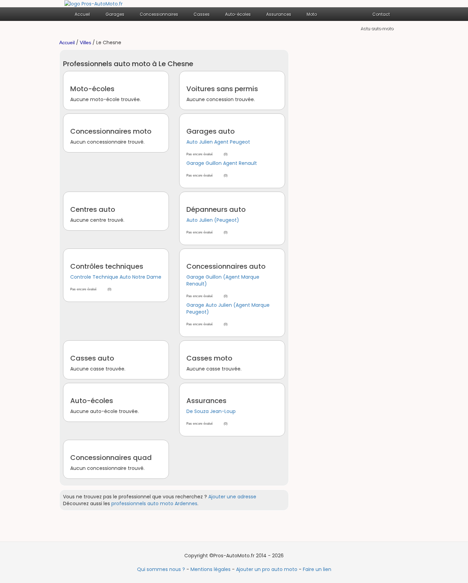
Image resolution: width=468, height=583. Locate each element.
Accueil (82, 14)
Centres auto (92, 209)
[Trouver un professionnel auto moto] (93, 3)
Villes (85, 42)
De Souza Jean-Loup (211, 411)
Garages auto (210, 131)
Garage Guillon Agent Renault (221, 163)
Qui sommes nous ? (161, 569)
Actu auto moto (376, 28)
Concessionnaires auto (226, 266)
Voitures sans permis (222, 89)
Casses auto (92, 358)
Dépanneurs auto (216, 209)
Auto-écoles (91, 400)
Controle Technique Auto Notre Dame (115, 277)
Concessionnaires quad (111, 457)
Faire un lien (317, 569)
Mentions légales (210, 569)
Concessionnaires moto (110, 131)
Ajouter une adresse (232, 496)
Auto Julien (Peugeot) (212, 220)
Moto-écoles (92, 89)
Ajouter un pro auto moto (266, 569)
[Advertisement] (354, 152)
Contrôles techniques (106, 266)
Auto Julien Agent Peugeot (218, 141)
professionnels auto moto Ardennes (154, 503)
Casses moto (209, 358)
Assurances (206, 400)
